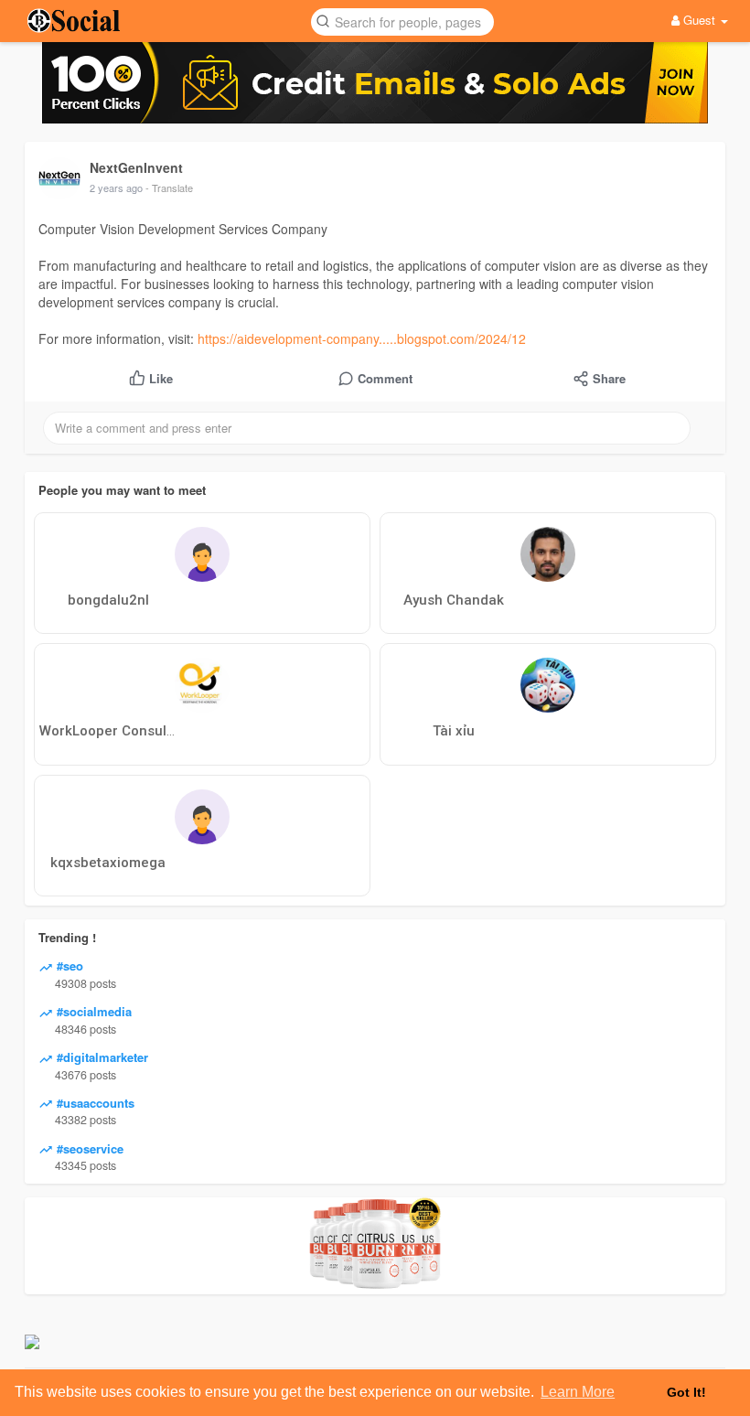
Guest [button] (699, 19)
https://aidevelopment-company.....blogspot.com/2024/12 (362, 338)
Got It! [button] (686, 1392)
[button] (402, 20)
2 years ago (116, 187)
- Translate (169, 187)
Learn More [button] (578, 1392)
